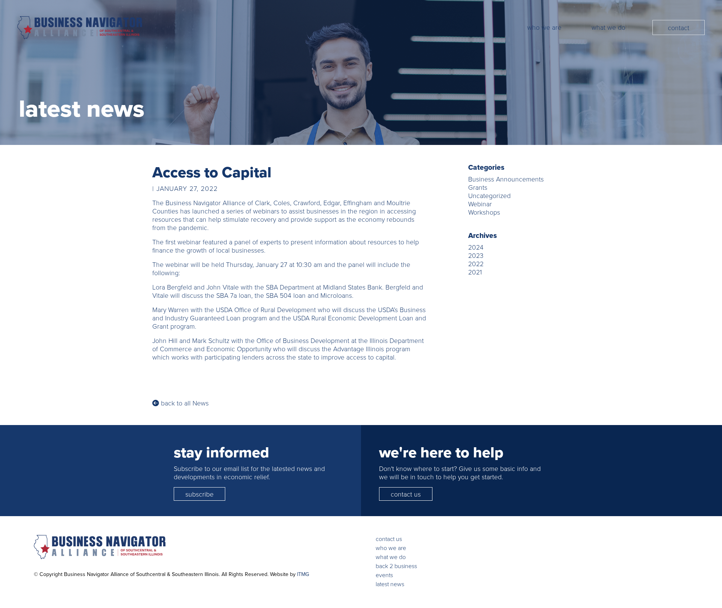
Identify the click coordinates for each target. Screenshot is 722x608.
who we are (391, 548)
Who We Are (544, 27)
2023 (476, 255)
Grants (477, 187)
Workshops (484, 211)
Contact (678, 27)
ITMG (303, 574)
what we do (391, 557)
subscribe (199, 493)
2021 (475, 271)
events (384, 575)
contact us (406, 493)
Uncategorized (489, 195)
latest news (390, 584)
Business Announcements (506, 178)
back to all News (184, 402)
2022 (476, 263)
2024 (476, 246)
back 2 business (396, 566)
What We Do (608, 27)
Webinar (480, 203)
